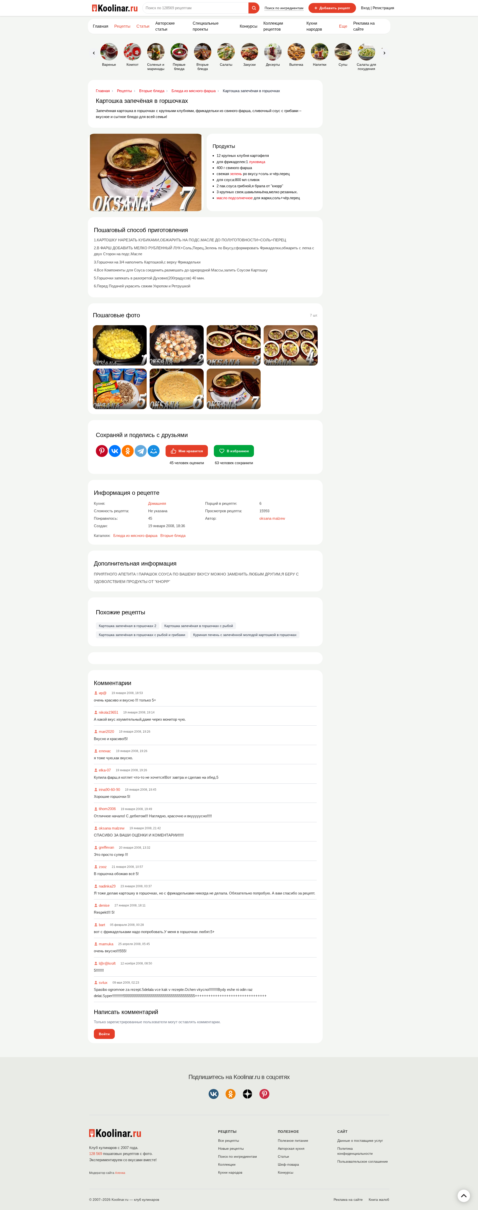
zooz (103, 867)
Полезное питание (293, 1141)
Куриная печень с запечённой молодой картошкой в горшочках (245, 635)
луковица (257, 162)
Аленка (120, 1173)
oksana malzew (111, 828)
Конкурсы (248, 26)
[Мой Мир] (154, 451)
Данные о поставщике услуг (360, 1141)
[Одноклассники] (128, 451)
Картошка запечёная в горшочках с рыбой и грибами (142, 635)
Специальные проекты (206, 26)
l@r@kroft (107, 963)
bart (102, 925)
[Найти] (253, 7)
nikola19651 (108, 712)
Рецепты (122, 26)
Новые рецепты (231, 1148)
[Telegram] (141, 451)
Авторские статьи (165, 26)
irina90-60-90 (109, 789)
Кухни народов (314, 26)
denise (104, 905)
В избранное (238, 451)
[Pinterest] (102, 451)
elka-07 (105, 770)
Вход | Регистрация (377, 8)
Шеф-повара (288, 1164)
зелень (236, 174)
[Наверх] (464, 1196)
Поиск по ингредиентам (284, 8)
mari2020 (106, 731)
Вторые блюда (172, 535)
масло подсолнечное (235, 198)
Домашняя (157, 503)
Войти (104, 1034)
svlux (103, 982)
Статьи (283, 1156)
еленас (105, 751)
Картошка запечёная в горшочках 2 (127, 626)
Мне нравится (191, 451)
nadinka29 (107, 886)
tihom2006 (107, 809)
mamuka (106, 944)
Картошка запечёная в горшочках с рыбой (198, 626)
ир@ (103, 693)
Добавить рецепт (332, 8)
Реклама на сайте (364, 26)
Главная (100, 26)
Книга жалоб (379, 1200)
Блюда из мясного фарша (135, 535)
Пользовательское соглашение (362, 1161)
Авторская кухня (291, 1148)
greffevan (106, 847)
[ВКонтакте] (115, 451)
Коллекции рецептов (273, 26)
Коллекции (227, 1164)
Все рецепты (228, 1141)
